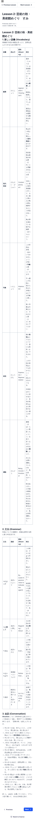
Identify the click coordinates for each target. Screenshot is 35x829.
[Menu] (2, 1)
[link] (28, 809)
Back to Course (18, 817)
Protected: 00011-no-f (9, 23)
